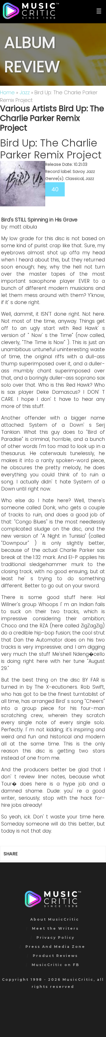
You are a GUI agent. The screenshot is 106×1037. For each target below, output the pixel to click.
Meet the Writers (55, 928)
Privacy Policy (55, 937)
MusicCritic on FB (55, 965)
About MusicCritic (54, 919)
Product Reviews (55, 956)
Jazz (25, 92)
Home (7, 92)
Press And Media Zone (55, 946)
